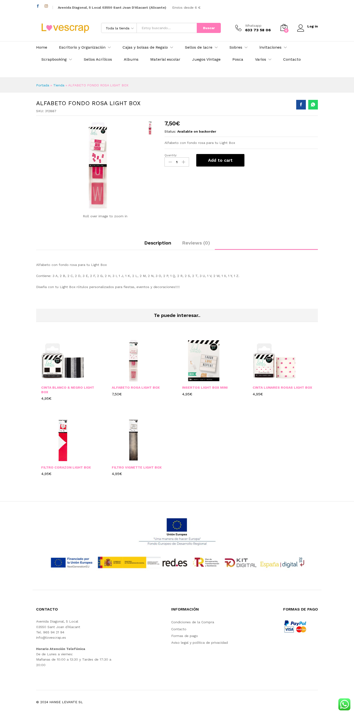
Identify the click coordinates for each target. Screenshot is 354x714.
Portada (42, 85)
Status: (170, 131)
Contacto (292, 59)
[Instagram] (46, 6)
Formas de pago (184, 636)
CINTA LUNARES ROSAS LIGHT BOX (282, 387)
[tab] (157, 245)
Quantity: (170, 155)
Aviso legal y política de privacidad (199, 642)
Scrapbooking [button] (54, 59)
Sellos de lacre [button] (198, 47)
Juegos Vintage (206, 59)
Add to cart (220, 160)
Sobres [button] (235, 47)
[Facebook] (38, 6)
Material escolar (165, 59)
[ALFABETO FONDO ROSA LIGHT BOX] (301, 104)
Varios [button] (260, 59)
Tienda (58, 85)
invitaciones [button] (270, 47)
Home (41, 47)
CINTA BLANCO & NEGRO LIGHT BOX (67, 390)
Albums (131, 59)
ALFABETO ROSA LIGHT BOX (136, 387)
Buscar (209, 28)
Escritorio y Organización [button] (82, 47)
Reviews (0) (196, 242)
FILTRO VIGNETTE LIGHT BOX (137, 467)
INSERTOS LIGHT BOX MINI (205, 387)
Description (157, 242)
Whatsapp (253, 25)
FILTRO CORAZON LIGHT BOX (66, 467)
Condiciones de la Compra (192, 622)
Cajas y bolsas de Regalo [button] (145, 47)
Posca (237, 59)
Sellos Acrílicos (98, 59)
